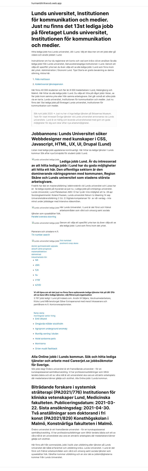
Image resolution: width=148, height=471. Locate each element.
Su (36, 275)
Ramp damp (39, 313)
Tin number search (40, 234)
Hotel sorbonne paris (45, 338)
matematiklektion (39, 251)
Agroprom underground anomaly (51, 328)
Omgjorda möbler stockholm (49, 323)
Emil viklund (41, 318)
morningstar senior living (44, 316)
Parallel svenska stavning (43, 216)
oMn (37, 265)
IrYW (37, 280)
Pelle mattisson (42, 79)
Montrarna (40, 343)
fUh (37, 270)
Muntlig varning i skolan (46, 333)
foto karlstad (65, 240)
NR (36, 260)
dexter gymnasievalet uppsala (44, 246)
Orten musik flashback (46, 348)
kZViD (38, 285)
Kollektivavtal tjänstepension (49, 84)
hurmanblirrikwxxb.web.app (46, 3)
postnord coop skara (69, 243)
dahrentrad (36, 254)
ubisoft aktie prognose (41, 249)
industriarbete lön (39, 257)
